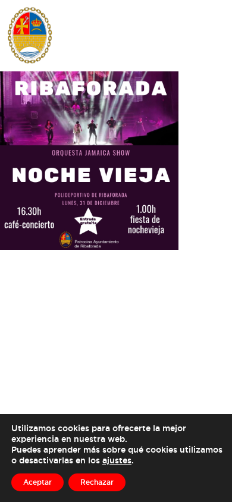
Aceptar (37, 482)
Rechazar (97, 482)
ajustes (116, 460)
